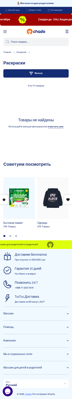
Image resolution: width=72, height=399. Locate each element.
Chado (28, 394)
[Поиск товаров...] (6, 42)
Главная (7, 52)
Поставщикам (56, 10)
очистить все (55, 126)
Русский (11, 385)
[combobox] (36, 42)
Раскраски (21, 52)
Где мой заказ (14, 10)
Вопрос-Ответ (35, 10)
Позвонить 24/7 (26, 282)
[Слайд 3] (16, 236)
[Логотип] (36, 31)
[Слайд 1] (4, 236)
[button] (67, 31)
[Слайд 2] (10, 236)
